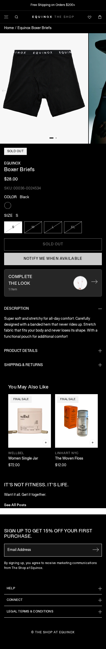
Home (9, 28)
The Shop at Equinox (55, 632)
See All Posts (15, 504)
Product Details (21, 351)
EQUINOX (12, 163)
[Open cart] (100, 17)
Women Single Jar (23, 458)
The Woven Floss (69, 458)
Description (16, 308)
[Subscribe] (96, 549)
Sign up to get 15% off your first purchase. (48, 534)
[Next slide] (102, 89)
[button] (44, 88)
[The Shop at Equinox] (53, 17)
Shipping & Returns (23, 365)
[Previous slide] (4, 89)
